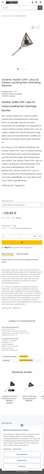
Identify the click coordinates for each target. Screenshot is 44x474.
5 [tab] (26, 69)
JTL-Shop (25, 471)
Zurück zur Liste (8, 16)
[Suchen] (40, 7)
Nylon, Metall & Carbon (26, 360)
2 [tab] (20, 69)
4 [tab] (24, 69)
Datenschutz (17, 449)
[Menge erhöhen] (40, 236)
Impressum (7, 449)
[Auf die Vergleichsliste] (32, 27)
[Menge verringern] (4, 236)
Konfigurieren (22, 460)
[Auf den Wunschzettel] (38, 27)
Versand (18, 218)
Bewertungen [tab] (23, 254)
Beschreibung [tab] (8, 254)
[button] (32, 2)
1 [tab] (18, 69)
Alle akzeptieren (22, 454)
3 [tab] (22, 69)
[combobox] (22, 205)
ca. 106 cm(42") (24, 356)
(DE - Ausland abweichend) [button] (23, 228)
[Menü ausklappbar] (3, 1)
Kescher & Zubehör (15, 94)
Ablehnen (22, 466)
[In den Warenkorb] (3, 22)
